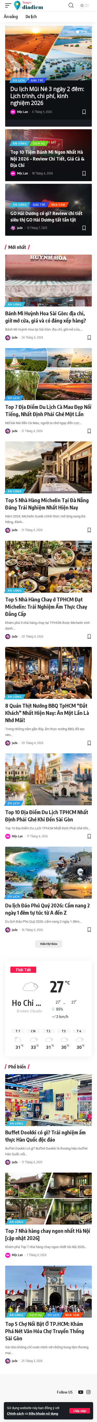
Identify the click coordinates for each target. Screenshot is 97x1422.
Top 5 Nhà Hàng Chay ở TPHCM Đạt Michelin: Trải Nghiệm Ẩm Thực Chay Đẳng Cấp (46, 606)
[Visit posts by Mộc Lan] (13, 111)
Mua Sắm (58, 204)
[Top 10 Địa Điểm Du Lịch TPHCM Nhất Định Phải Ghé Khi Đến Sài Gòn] (48, 779)
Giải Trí (37, 80)
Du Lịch (19, 80)
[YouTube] (81, 1392)
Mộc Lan (22, 112)
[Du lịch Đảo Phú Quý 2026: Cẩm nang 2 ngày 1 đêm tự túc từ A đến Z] (48, 873)
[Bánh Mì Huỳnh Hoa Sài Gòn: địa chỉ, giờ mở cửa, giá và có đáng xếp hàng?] (48, 281)
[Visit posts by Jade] (13, 228)
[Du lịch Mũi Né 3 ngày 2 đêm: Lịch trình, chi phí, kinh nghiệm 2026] (48, 53)
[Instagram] (88, 1392)
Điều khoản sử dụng (43, 1414)
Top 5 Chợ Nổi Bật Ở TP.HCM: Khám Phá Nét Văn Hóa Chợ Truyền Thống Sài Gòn (44, 1330)
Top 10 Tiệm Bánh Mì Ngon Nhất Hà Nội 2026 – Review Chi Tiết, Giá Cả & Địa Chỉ (47, 158)
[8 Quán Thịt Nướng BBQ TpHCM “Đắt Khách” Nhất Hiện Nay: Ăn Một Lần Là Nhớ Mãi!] (48, 673)
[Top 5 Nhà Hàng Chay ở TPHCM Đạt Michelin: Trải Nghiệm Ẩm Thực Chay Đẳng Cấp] (48, 567)
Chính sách (15, 1414)
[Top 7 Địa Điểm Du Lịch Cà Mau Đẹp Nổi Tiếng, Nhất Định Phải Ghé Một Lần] (48, 374)
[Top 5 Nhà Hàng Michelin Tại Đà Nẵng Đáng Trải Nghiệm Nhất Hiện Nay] (48, 467)
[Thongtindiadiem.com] (31, 5)
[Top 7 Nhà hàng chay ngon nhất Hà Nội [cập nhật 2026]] (48, 1199)
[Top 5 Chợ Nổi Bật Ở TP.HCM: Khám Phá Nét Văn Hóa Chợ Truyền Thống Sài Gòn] (48, 1292)
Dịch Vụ (39, 143)
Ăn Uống (20, 143)
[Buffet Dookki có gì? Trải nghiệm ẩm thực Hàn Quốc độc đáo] (48, 1100)
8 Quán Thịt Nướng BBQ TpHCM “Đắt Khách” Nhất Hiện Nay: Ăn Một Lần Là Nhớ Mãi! (47, 712)
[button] (79, 1410)
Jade (20, 228)
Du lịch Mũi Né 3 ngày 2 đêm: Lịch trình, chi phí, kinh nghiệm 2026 (47, 96)
